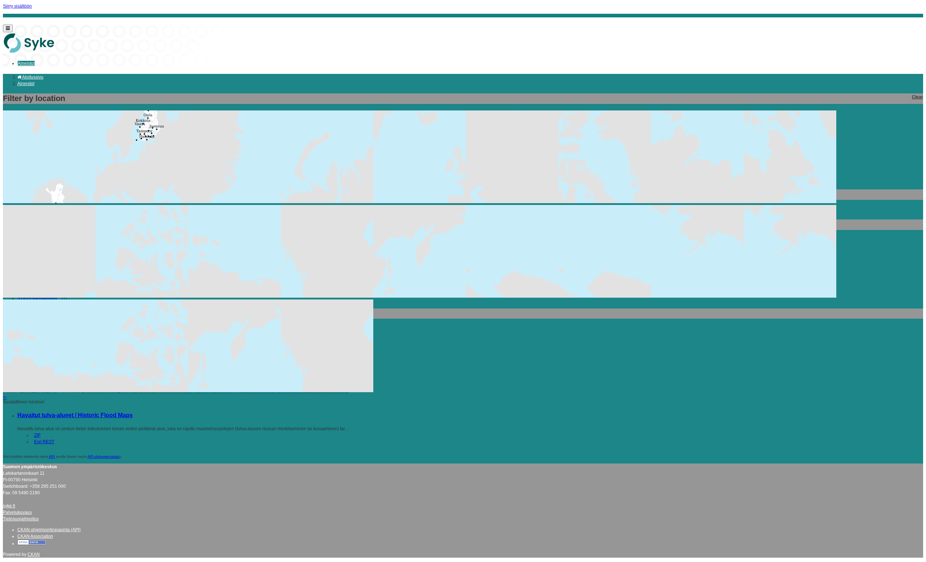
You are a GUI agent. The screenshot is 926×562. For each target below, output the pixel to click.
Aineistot (26, 63)
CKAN (33, 554)
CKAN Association (35, 536)
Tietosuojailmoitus (21, 518)
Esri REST (44, 441)
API (52, 456)
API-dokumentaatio (104, 456)
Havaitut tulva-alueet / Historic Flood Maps (75, 415)
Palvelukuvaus (17, 512)
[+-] (463, 146)
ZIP (37, 435)
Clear (917, 97)
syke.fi (9, 505)
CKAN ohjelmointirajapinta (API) (49, 529)
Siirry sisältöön (17, 6)
